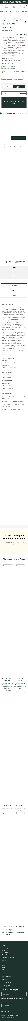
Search (6, 7)
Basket (25, 7)
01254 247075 (7, 982)
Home (1, 11)
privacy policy (23, 998)
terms (17, 998)
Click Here (23, 93)
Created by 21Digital (10, 1017)
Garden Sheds (16, 11)
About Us (3, 960)
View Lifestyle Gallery (7, 262)
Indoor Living (4, 948)
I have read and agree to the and (14, 998)
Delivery (3, 967)
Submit (7, 1005)
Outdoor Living (4, 950)
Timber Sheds (24, 11)
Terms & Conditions (6, 976)
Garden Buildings (8, 11)
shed (17, 325)
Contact (3, 965)
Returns (3, 971)
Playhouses (10, 13)
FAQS (2, 969)
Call (21, 7)
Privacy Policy (4, 974)
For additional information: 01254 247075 (14, 102)
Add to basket (18, 87)
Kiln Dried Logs (5, 954)
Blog (2, 962)
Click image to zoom (20, 138)
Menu (2, 7)
